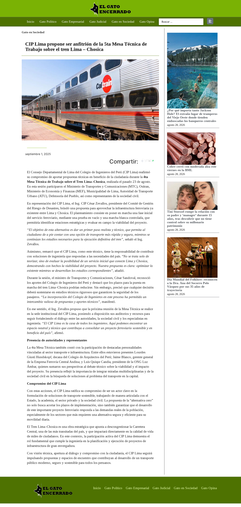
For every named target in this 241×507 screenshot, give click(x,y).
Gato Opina (147, 21)
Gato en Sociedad (123, 21)
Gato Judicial (97, 21)
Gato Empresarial (73, 21)
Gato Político (48, 21)
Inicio (30, 21)
